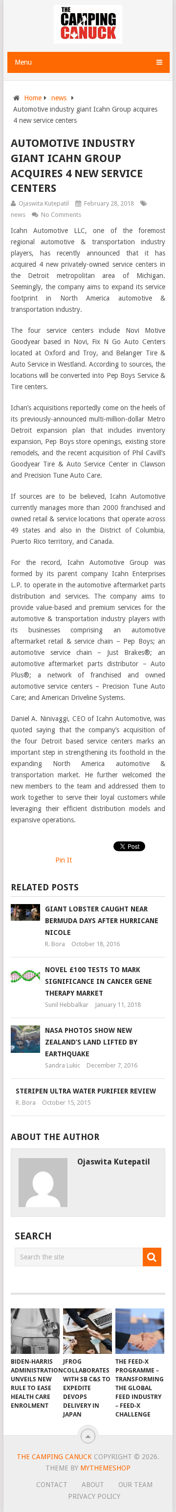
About (93, 1485)
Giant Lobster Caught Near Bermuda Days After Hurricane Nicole (101, 920)
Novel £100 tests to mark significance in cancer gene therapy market (98, 981)
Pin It (63, 860)
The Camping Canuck (54, 1457)
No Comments (61, 214)
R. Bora (55, 944)
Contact (51, 1485)
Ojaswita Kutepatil (44, 203)
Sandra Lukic (62, 1065)
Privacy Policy (94, 1496)
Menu (23, 62)
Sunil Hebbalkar (66, 1004)
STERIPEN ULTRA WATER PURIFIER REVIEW (86, 1091)
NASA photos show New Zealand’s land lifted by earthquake (91, 1042)
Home (33, 98)
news (58, 98)
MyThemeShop (105, 1468)
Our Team (135, 1485)
